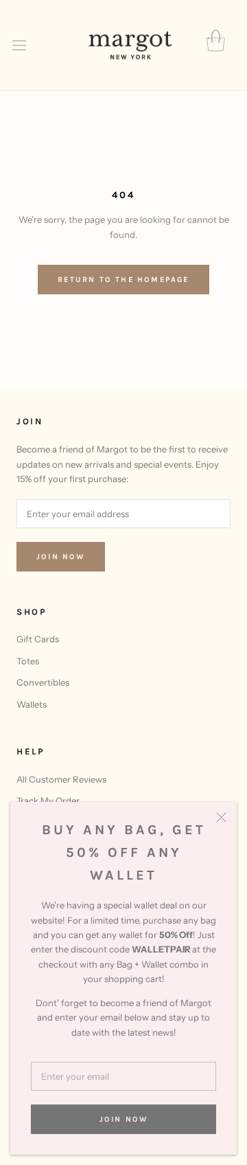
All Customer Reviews (61, 779)
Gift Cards (37, 638)
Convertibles (42, 682)
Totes (27, 660)
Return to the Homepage (123, 279)
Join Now (123, 1119)
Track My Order (48, 800)
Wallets (31, 704)
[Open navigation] (19, 46)
